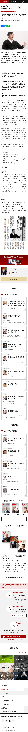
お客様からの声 (5, 704)
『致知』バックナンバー (7, 697)
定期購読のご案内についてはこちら (14, 639)
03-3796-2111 (19, 595)
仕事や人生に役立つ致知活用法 (9, 711)
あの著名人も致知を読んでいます (9, 700)
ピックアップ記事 (5, 693)
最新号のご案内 (5, 689)
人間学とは (4, 708)
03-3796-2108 (19, 609)
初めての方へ (4, 686)
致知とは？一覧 (22, 652)
